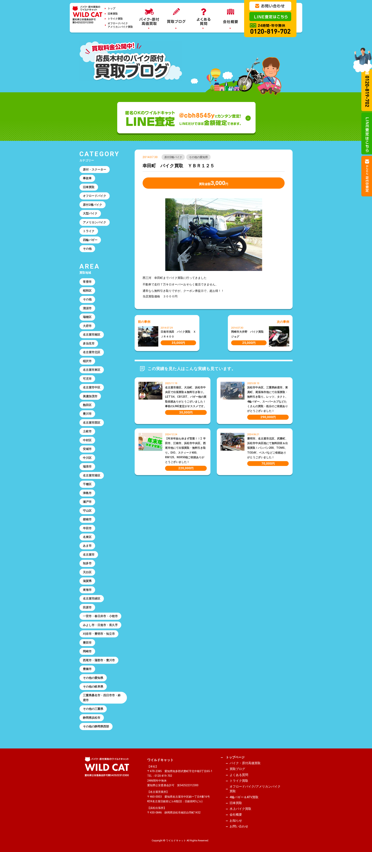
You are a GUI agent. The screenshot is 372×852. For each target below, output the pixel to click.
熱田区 (87, 405)
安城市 (87, 449)
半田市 (87, 528)
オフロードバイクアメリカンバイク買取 (120, 25)
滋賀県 (87, 581)
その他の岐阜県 (93, 686)
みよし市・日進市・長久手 (100, 625)
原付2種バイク (173, 157)
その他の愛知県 (198, 157)
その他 (87, 248)
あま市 (87, 545)
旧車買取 (113, 13)
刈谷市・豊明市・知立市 (99, 633)
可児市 (87, 378)
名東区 (87, 537)
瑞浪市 (87, 466)
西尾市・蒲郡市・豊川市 (99, 660)
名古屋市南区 (91, 334)
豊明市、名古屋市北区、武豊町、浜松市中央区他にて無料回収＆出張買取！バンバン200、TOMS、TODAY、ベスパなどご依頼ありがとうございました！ (267, 448)
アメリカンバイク (94, 222)
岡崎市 (87, 651)
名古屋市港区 (91, 475)
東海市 (87, 590)
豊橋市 (87, 669)
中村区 (87, 440)
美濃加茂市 (90, 396)
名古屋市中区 (91, 387)
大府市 (87, 326)
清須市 (87, 308)
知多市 (87, 563)
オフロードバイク (94, 196)
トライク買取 (115, 18)
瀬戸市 (87, 501)
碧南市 (87, 519)
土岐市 (87, 431)
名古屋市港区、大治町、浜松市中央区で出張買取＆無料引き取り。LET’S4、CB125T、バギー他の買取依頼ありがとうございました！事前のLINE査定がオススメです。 (185, 397)
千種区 (87, 484)
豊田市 (87, 642)
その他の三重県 (93, 709)
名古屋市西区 (91, 422)
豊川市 (87, 413)
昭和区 (87, 290)
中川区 (87, 458)
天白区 (87, 572)
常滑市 (87, 281)
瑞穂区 (87, 317)
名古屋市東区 (91, 370)
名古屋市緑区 (91, 598)
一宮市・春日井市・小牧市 (100, 616)
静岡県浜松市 (91, 717)
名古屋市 (89, 554)
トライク (89, 231)
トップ (111, 8)
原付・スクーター (94, 169)
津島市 (87, 493)
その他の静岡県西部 (96, 726)
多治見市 (89, 343)
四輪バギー (90, 240)
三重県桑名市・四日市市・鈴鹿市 (102, 698)
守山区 (87, 510)
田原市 (87, 607)
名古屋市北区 (91, 352)
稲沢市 (87, 361)
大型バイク (90, 213)
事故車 (87, 178)
